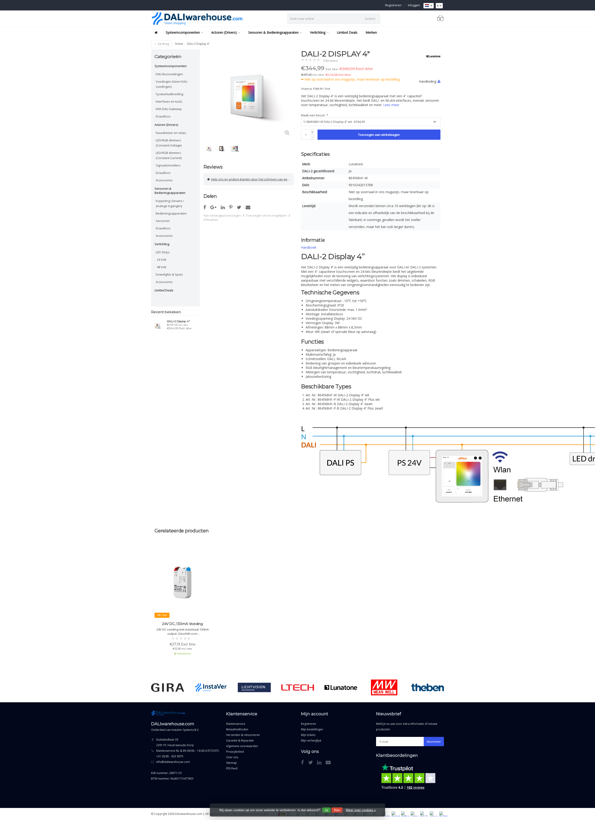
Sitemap (231, 763)
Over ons (232, 757)
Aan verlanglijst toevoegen (222, 215)
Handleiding (427, 81)
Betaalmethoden (237, 729)
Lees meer (391, 105)
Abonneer (434, 741)
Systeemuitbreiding (169, 94)
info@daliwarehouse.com (173, 762)
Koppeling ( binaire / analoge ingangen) (170, 203)
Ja (326, 810)
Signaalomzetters (168, 165)
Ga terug (163, 44)
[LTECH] (297, 687)
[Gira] (167, 687)
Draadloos (163, 116)
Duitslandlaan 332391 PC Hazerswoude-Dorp (175, 742)
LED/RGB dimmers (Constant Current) (169, 155)
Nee (337, 810)
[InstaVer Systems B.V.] (211, 687)
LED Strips (163, 252)
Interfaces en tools (169, 101)
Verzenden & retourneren (243, 735)
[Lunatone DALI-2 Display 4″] (157, 325)
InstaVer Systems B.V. (185, 730)
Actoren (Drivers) (224, 32)
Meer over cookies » (361, 810)
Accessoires (164, 180)
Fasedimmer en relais (171, 133)
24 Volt (161, 259)
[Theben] (427, 687)
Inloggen (414, 5)
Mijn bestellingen (312, 729)
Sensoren (163, 221)
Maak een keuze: (314, 115)
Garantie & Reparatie (240, 740)
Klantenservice (235, 724)
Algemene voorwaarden (242, 746)
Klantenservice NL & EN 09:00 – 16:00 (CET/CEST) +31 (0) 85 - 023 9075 (187, 753)
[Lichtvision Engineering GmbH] (254, 687)
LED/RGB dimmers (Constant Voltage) (169, 142)
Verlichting (317, 32)
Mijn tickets (308, 735)
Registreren (393, 5)
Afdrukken (210, 220)
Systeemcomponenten (183, 32)
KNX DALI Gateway (169, 109)
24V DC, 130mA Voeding (182, 624)
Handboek (308, 247)
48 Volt (161, 267)
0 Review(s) (330, 61)
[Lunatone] (431, 56)
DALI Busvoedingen (169, 74)
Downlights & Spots (169, 274)
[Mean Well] (384, 687)
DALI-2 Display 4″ (178, 321)
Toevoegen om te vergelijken (266, 215)
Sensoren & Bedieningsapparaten (273, 32)
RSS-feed (232, 768)
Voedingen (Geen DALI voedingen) (171, 84)
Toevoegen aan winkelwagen (379, 135)
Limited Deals (347, 32)
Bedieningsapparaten (171, 213)
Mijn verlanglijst (311, 740)
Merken (371, 32)
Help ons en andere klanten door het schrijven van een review (252, 179)
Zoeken (370, 18)
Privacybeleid (235, 752)
